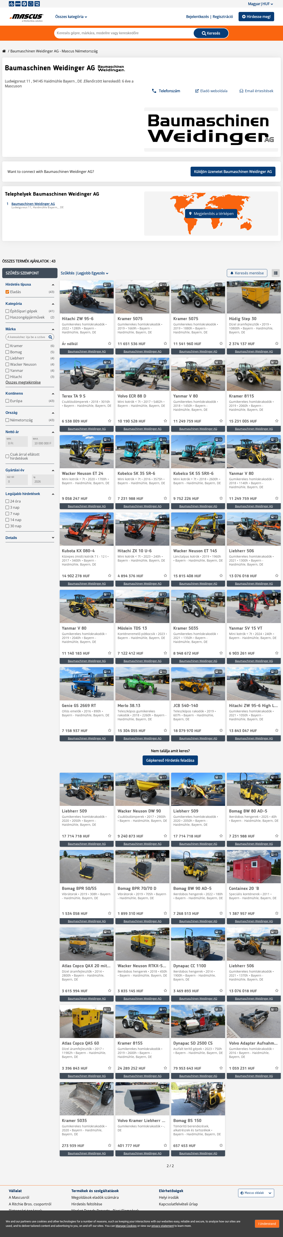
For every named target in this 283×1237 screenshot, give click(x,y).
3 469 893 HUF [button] (186, 991)
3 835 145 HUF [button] (130, 991)
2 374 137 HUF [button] (242, 344)
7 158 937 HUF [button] (75, 731)
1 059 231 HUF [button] (242, 1069)
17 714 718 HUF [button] (76, 836)
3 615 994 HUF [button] (75, 991)
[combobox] (241, 1193)
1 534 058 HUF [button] (75, 914)
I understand (267, 1224)
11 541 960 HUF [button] (187, 344)
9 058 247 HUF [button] (75, 499)
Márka (11, 329)
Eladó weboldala (214, 90)
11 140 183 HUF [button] (76, 654)
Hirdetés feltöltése (86, 1204)
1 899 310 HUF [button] (130, 914)
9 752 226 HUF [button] (186, 499)
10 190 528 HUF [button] (131, 421)
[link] (87, 297)
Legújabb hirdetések (23, 494)
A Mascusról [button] (19, 1197)
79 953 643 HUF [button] (187, 1069)
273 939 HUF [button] (73, 1146)
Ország (11, 413)
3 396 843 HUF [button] (75, 1069)
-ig (34, 477)
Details (11, 538)
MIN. (9, 439)
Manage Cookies (126, 1225)
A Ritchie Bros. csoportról (30, 1204)
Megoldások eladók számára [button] (95, 1197)
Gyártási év (15, 470)
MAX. (35, 439)
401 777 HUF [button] (129, 1146)
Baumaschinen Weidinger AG (87, 351)
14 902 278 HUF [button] (76, 576)
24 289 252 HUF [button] (131, 1069)
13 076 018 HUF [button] (243, 576)
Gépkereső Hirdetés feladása (170, 760)
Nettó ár (12, 432)
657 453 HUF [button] (184, 1146)
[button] (29, 273)
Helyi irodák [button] (169, 1197)
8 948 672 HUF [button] (186, 654)
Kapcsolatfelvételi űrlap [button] (178, 1204)
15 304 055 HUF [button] (131, 731)
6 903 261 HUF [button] (242, 654)
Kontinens (14, 393)
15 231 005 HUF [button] (243, 421)
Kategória (14, 304)
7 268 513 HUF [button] (186, 914)
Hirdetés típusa (18, 284)
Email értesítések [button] (259, 90)
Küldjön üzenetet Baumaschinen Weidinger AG (233, 171)
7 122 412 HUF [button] (130, 654)
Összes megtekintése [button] (23, 382)
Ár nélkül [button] (70, 344)
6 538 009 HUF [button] (75, 421)
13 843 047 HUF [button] (243, 731)
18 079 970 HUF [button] (187, 731)
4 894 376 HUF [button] (130, 576)
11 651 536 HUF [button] (131, 344)
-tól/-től (10, 477)
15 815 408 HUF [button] (187, 576)
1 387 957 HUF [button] (242, 914)
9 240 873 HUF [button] (130, 836)
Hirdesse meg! (259, 16)
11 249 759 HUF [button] (187, 421)
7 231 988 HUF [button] (130, 499)
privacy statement (162, 1225)
